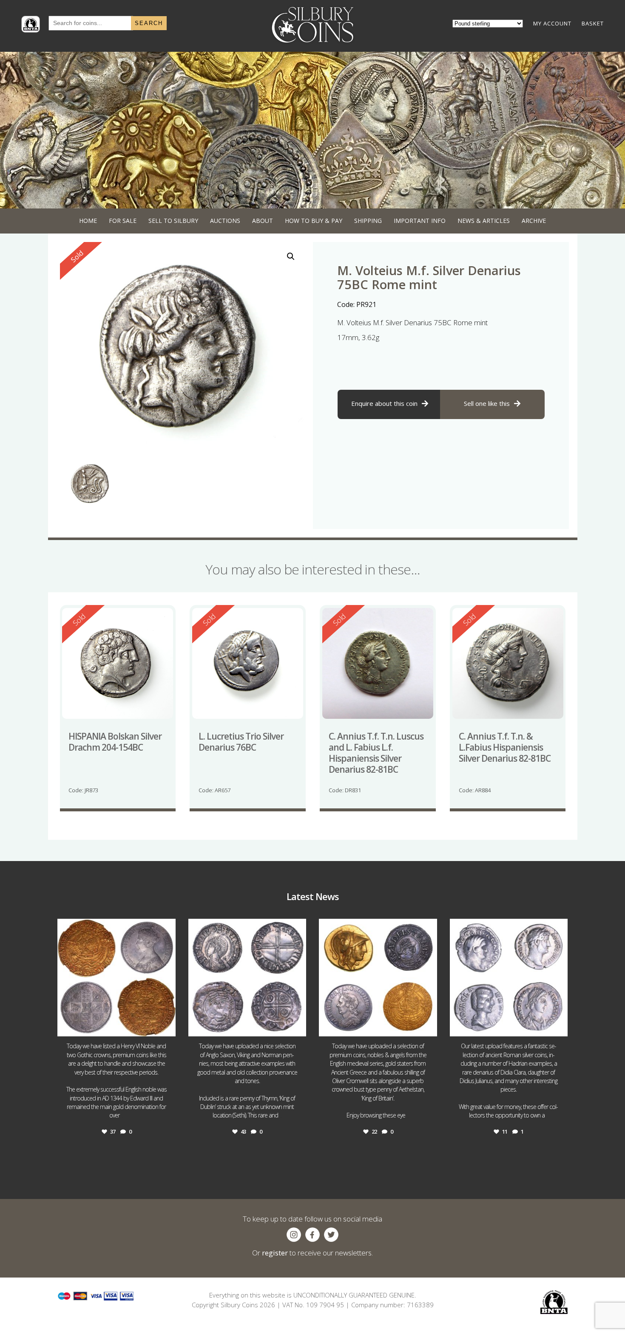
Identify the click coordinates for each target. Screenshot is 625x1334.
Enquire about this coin (384, 403)
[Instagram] (167, 1026)
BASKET (593, 23)
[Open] (116, 978)
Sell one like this (487, 403)
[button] (290, 256)
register (275, 1253)
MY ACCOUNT (552, 23)
